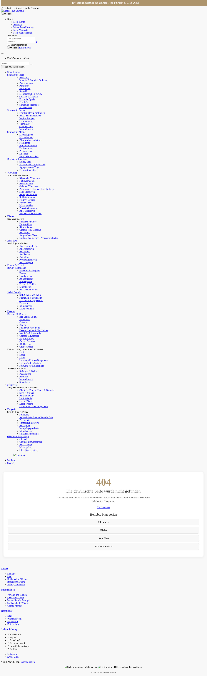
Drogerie (11, 409)
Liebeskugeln (25, 121)
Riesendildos (25, 227)
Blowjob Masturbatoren (30, 140)
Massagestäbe (26, 205)
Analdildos (24, 232)
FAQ (9, 576)
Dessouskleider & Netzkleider (33, 330)
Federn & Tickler (27, 284)
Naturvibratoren (27, 181)
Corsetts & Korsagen (29, 336)
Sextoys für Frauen (16, 110)
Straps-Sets (24, 319)
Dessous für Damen (16, 314)
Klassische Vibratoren (29, 178)
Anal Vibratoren (27, 210)
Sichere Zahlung (9, 629)
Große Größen (26, 346)
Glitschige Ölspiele (28, 96)
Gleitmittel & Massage (18, 436)
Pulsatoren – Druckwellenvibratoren (36, 189)
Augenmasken (26, 278)
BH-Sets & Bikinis (28, 316)
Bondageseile (25, 281)
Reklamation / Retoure (18, 579)
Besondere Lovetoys (17, 159)
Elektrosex (24, 303)
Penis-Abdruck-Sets (28, 156)
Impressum (12, 621)
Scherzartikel (25, 107)
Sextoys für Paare (15, 75)
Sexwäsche (24, 382)
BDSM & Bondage (16, 268)
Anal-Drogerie (26, 262)
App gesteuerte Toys (29, 167)
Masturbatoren (26, 137)
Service (4, 568)
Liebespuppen (26, 134)
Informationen (8, 589)
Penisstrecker (25, 151)
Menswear (12, 384)
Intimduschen (25, 306)
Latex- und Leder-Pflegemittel (33, 360)
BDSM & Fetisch (103, 546)
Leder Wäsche (26, 403)
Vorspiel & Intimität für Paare (33, 80)
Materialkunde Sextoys (18, 600)
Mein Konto (19, 22)
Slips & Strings (26, 338)
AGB (10, 616)
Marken (11, 460)
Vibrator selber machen (30, 213)
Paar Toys (24, 77)
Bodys (22, 325)
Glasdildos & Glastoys (30, 230)
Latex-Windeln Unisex (30, 363)
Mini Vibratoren (27, 191)
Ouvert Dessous (27, 341)
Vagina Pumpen (27, 118)
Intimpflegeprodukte (29, 428)
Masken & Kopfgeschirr (31, 300)
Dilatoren (23, 153)
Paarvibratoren (26, 83)
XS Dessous (25, 344)
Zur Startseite (103, 507)
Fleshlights (24, 143)
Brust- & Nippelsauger (30, 115)
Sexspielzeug (13, 72)
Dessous (11, 311)
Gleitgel (23, 439)
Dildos (10, 216)
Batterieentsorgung (16, 582)
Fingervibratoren (27, 200)
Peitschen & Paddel (28, 289)
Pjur (116, 3)
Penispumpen (25, 148)
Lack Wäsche (25, 398)
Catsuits (23, 322)
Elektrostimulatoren (28, 170)
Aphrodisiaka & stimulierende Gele (36, 417)
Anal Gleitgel (25, 444)
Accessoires (25, 374)
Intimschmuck (26, 129)
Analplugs (24, 257)
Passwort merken (18, 44)
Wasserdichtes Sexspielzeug (32, 164)
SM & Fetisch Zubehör (30, 295)
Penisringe (24, 85)
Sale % (10, 463)
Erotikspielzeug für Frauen (32, 113)
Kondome (24, 414)
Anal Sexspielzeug (28, 246)
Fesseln (23, 273)
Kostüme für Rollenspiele (31, 365)
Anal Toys (12, 240)
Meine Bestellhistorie (23, 27)
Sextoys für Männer (16, 132)
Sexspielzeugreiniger (29, 433)
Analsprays (24, 425)
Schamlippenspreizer (29, 104)
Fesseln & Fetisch (15, 265)
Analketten (24, 254)
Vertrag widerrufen (16, 584)
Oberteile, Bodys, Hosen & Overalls (36, 390)
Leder (22, 355)
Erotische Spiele (27, 99)
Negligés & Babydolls (30, 333)
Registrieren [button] (25, 47)
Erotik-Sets (24, 102)
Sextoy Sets (25, 162)
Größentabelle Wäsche (18, 603)
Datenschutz (13, 624)
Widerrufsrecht (14, 618)
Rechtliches (6, 611)
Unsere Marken (14, 605)
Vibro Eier (24, 123)
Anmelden (6, 14)
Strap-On (23, 91)
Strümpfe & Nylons (28, 371)
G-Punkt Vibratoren (28, 186)
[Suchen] (31, 64)
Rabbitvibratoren (27, 197)
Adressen (17, 24)
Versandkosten (28, 662)
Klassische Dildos (28, 221)
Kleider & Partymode (29, 327)
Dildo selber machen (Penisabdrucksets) (38, 238)
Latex (22, 357)
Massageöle (25, 447)
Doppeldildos (25, 224)
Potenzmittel (25, 420)
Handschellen (25, 276)
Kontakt (11, 573)
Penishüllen (24, 88)
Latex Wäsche (26, 401)
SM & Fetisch (14, 292)
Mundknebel (25, 287)
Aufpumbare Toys (28, 235)
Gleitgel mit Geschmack (30, 442)
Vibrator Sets (25, 202)
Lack (21, 352)
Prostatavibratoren (28, 145)
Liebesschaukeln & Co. (30, 94)
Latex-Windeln (26, 308)
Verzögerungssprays (29, 423)
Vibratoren (12, 172)
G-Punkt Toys (26, 126)
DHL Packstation (15, 597)
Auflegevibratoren (28, 194)
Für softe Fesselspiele (29, 270)
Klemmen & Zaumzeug (30, 297)
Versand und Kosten (17, 595)
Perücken (23, 376)
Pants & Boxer (26, 395)
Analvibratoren (26, 249)
